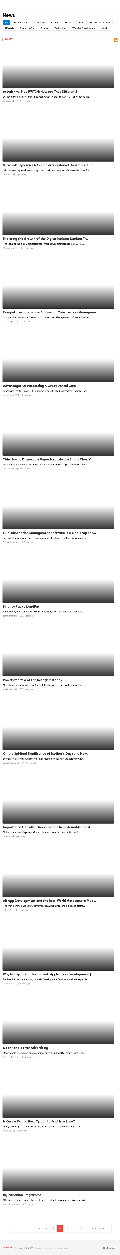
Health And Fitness (100, 22)
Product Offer (27, 28)
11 (66, 1228)
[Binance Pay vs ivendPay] (58, 595)
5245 (101, 1228)
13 (80, 1228)
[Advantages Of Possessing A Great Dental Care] (58, 374)
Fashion (55, 22)
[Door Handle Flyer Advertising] (58, 1036)
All (6, 22)
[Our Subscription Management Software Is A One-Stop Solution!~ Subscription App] (58, 521)
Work (105, 28)
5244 (94, 1228)
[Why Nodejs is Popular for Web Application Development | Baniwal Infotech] (58, 962)
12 (73, 1228)
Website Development (84, 28)
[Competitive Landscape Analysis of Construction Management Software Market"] (58, 300)
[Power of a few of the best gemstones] (58, 668)
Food (81, 22)
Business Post (21, 22)
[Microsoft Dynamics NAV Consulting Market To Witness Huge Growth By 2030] (58, 153)
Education (39, 22)
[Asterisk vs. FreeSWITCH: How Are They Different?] (58, 80)
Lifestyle (9, 28)
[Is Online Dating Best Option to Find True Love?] (58, 1109)
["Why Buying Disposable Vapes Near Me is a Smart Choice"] (58, 447)
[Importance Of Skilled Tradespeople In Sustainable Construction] (58, 815)
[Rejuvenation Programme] (58, 1183)
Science (44, 28)
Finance (69, 22)
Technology (60, 28)
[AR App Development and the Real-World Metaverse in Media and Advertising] (58, 889)
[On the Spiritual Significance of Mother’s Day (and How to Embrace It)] (58, 742)
